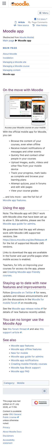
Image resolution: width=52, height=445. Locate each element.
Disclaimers (8, 436)
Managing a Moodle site (14, 62)
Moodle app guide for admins (19, 223)
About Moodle (10, 54)
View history (41, 25)
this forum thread (17, 329)
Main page (8, 40)
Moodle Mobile (26, 37)
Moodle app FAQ (20, 371)
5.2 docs (40, 19)
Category (9, 383)
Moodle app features (14, 200)
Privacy (6, 427)
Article (21, 22)
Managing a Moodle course (16, 66)
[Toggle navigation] (3, 4)
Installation (8, 58)
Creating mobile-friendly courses (29, 363)
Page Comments (39, 22)
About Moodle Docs (12, 431)
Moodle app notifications (24, 360)
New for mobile (19, 352)
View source (23, 25)
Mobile (20, 383)
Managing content (11, 70)
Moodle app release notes (26, 308)
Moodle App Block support (26, 367)
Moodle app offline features (26, 349)
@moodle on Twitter (22, 292)
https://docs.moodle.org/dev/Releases (23, 239)
